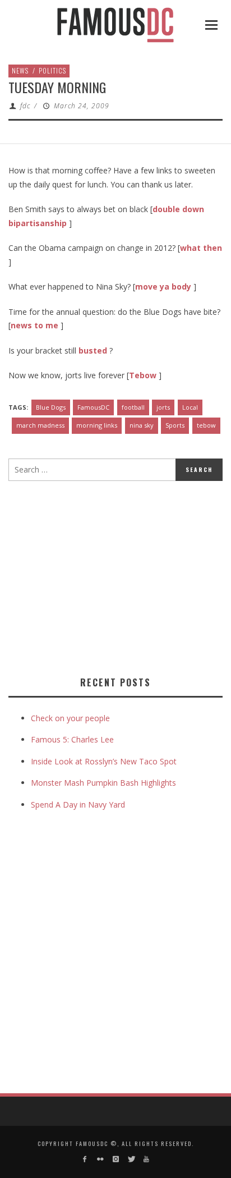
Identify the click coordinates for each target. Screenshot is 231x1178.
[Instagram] (115, 1159)
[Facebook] (85, 1159)
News (20, 70)
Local (190, 407)
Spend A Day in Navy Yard (78, 804)
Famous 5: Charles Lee (72, 739)
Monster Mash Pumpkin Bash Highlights (103, 782)
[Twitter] (130, 1159)
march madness (40, 425)
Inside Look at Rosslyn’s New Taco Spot (104, 761)
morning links (96, 425)
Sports (174, 425)
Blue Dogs (51, 407)
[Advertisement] (102, 576)
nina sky (142, 425)
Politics (52, 70)
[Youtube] (146, 1159)
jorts (163, 407)
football (133, 407)
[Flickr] (100, 1159)
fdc (25, 106)
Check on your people (71, 718)
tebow (206, 425)
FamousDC (93, 407)
